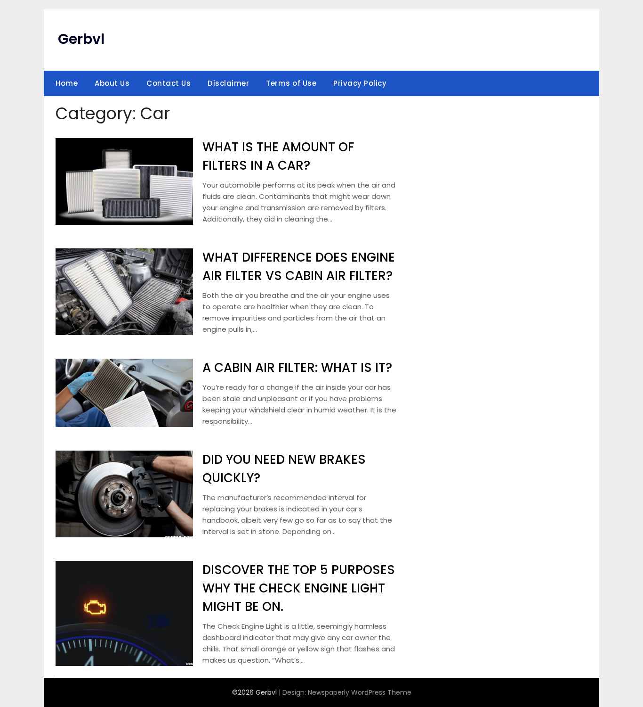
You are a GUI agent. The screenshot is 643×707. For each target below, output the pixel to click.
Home (67, 83)
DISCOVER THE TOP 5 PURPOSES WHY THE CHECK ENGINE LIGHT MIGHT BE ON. (298, 588)
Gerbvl (81, 39)
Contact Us (168, 83)
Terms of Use (291, 83)
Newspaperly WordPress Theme (359, 692)
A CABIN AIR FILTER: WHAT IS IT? (297, 367)
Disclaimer (228, 83)
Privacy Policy (359, 83)
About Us (112, 83)
